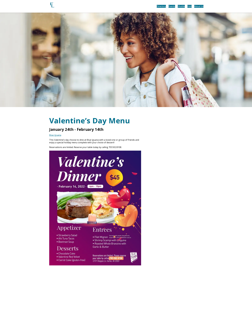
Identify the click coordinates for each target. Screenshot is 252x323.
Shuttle (181, 6)
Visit (189, 6)
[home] (67, 6)
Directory (161, 6)
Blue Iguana (55, 135)
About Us (198, 6)
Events (172, 6)
